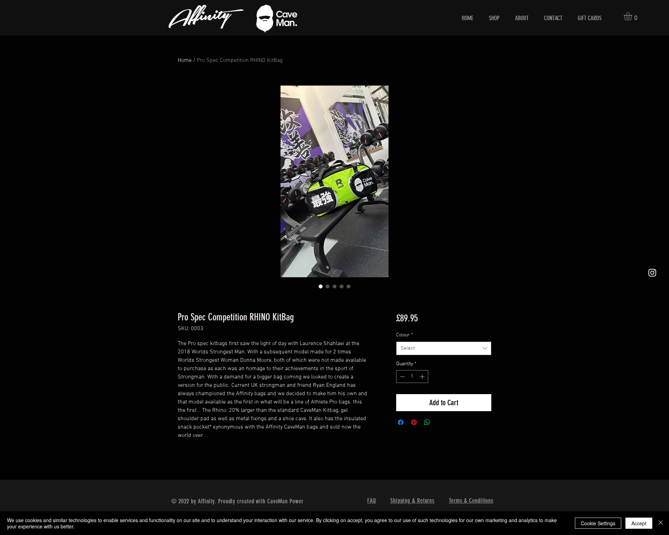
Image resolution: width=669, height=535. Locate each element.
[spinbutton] (412, 376)
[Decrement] (401, 376)
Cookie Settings (598, 523)
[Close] (660, 523)
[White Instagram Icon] (652, 273)
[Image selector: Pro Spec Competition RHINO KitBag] (320, 286)
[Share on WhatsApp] (427, 422)
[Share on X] (440, 422)
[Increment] (422, 376)
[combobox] (443, 348)
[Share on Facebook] (401, 422)
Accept (638, 523)
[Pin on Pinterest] (414, 422)
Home (185, 60)
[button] (633, 16)
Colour (404, 335)
